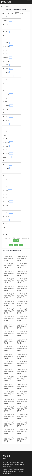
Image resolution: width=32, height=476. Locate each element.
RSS (21, 464)
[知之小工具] (6, 2)
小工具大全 (5, 462)
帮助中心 (9, 466)
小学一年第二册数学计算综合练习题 (9, 258)
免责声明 (12, 464)
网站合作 (16, 462)
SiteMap (17, 464)
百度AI (4, 458)
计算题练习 (7, 6)
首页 (2, 6)
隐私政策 (7, 464)
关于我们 (11, 462)
